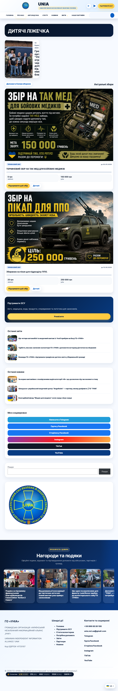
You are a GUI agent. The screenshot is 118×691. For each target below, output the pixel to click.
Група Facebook (91, 641)
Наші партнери (78, 15)
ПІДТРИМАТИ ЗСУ (106, 6)
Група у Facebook (59, 426)
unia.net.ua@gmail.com (95, 631)
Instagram (59, 439)
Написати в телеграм (88, 6)
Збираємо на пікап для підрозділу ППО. (26, 272)
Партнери (61, 641)
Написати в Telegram (59, 420)
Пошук (11, 467)
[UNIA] (8, 6)
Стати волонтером (65, 632)
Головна (10, 15)
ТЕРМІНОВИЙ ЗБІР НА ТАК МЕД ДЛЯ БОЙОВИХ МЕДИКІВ (35, 169)
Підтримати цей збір (18, 185)
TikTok (59, 446)
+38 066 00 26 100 (93, 626)
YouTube (59, 453)
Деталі (36, 185)
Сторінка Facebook (93, 646)
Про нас (20, 15)
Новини (55, 15)
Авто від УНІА (33, 15)
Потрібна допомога (65, 635)
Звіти (64, 15)
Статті (45, 15)
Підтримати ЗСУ (64, 629)
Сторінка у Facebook (59, 433)
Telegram (88, 636)
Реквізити (59, 316)
